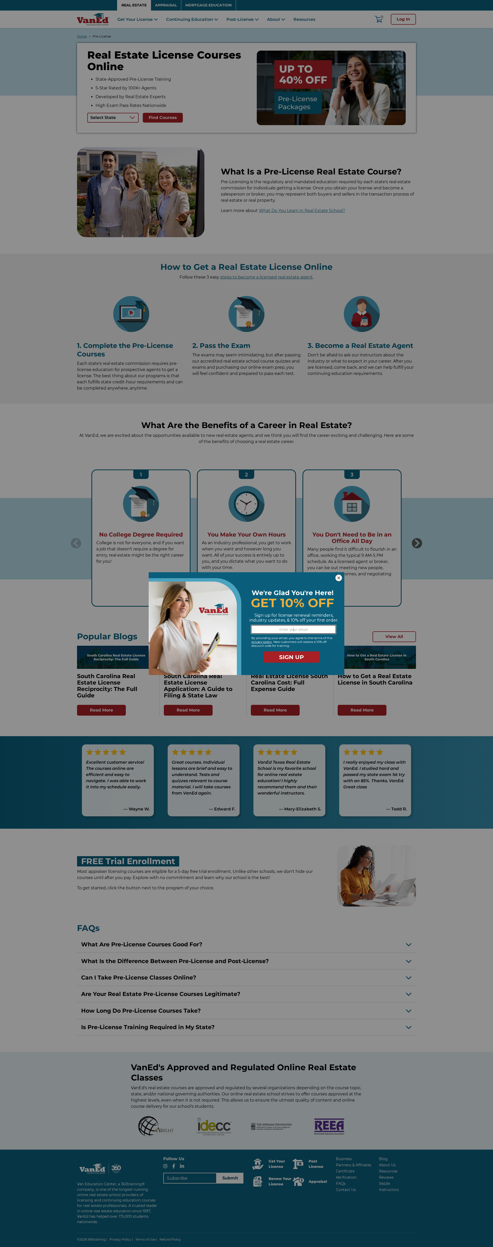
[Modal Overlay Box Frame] (246, 623)
